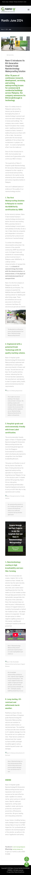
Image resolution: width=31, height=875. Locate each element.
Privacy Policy (10, 872)
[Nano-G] (8, 9)
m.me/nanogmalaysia (18, 847)
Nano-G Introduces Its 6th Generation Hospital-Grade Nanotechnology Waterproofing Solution (15, 65)
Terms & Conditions (19, 872)
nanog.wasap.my (17, 849)
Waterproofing (10, 55)
